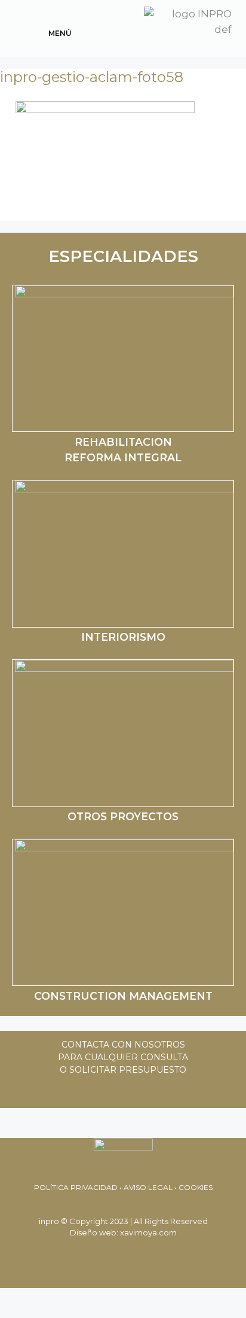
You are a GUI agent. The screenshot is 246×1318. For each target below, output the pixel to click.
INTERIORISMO (123, 637)
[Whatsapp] (74, 1093)
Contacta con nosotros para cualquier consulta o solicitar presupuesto (123, 1057)
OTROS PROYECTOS (123, 816)
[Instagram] (172, 1093)
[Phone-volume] (140, 1093)
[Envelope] (107, 1093)
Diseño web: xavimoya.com (123, 1232)
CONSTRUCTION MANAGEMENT (123, 996)
